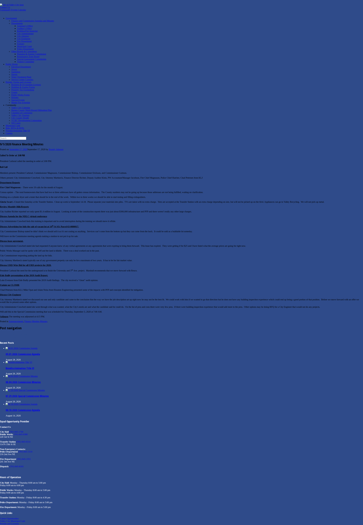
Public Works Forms (20, 95)
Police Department (25, 49)
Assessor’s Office (25, 26)
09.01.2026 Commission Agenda (23, 354)
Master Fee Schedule (20, 102)
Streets (14, 74)
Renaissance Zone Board (28, 56)
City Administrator (25, 33)
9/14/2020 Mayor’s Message (14, 334)
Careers (9, 133)
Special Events (18, 100)
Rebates (14, 97)
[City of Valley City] (12, 5)
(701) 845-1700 (16, 432)
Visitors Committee (25, 61)
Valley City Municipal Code (12, 521)
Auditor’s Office (24, 28)
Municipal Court (24, 46)
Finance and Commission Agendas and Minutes (32, 21)
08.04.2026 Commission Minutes (23, 382)
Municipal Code (13, 125)
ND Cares (15, 123)
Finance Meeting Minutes (35, 321)
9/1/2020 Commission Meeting (15, 337)
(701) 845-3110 (25, 451)
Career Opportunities (9, 518)
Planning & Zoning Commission (31, 54)
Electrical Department (21, 67)
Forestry (20, 44)
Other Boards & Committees (24, 51)
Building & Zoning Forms (23, 87)
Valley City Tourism (20, 115)
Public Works (12, 64)
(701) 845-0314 (23, 442)
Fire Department (24, 41)
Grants (14, 92)
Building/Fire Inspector (27, 31)
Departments (17, 23)
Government (11, 18)
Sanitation (15, 72)
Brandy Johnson (56, 149)
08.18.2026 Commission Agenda (23, 410)
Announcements (16, 321)
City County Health (20, 118)
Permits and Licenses (9, 523)
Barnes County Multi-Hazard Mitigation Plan (31, 110)
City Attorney (23, 36)
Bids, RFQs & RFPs (15, 128)
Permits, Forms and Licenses (18, 82)
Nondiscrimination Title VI (18, 130)
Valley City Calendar (20, 107)
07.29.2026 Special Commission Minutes (27, 396)
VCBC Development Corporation (26, 120)
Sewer (14, 69)
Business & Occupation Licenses (26, 84)
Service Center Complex (22, 79)
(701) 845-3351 (24, 459)
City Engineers (23, 38)
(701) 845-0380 (21, 434)
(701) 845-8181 (17, 466)
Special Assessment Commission (31, 59)
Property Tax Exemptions (22, 90)
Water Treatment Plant (21, 77)
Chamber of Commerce (21, 113)
